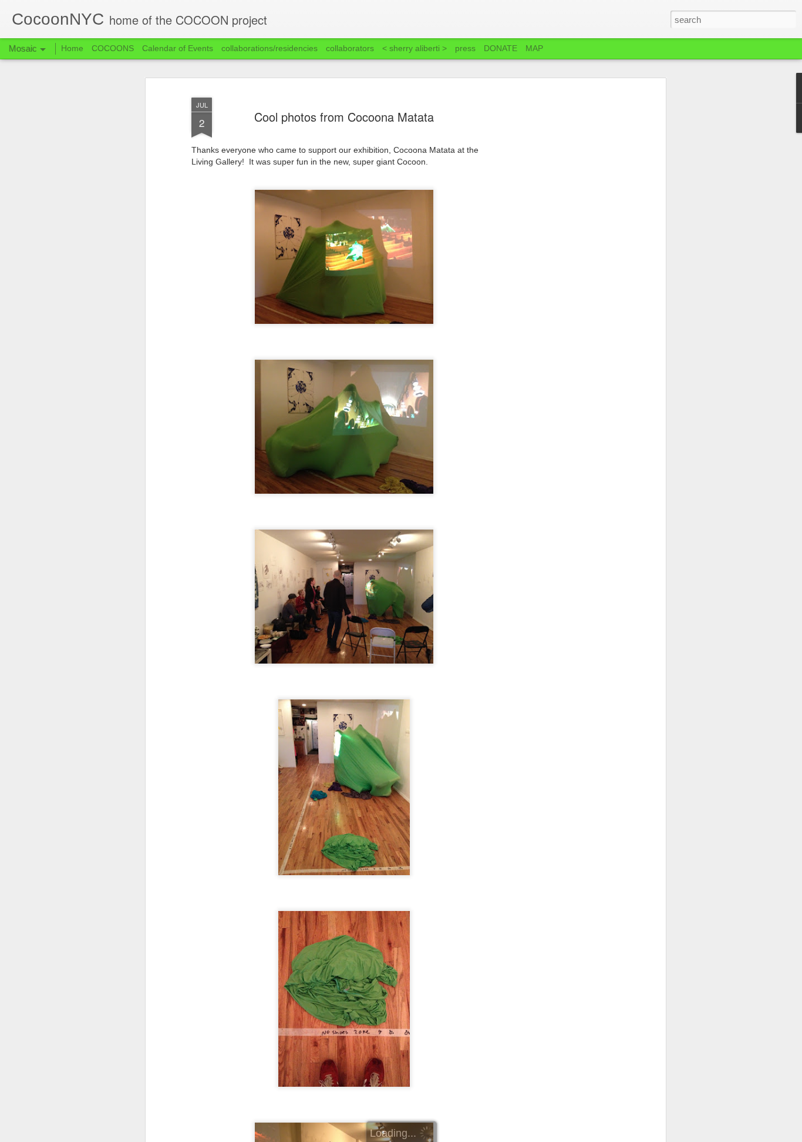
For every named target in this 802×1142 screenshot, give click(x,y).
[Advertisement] (561, 277)
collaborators (350, 48)
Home (72, 48)
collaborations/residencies (269, 48)
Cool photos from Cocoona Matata (344, 116)
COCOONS (113, 48)
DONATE (500, 48)
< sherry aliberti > (414, 48)
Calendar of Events (177, 48)
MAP (534, 48)
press (465, 48)
